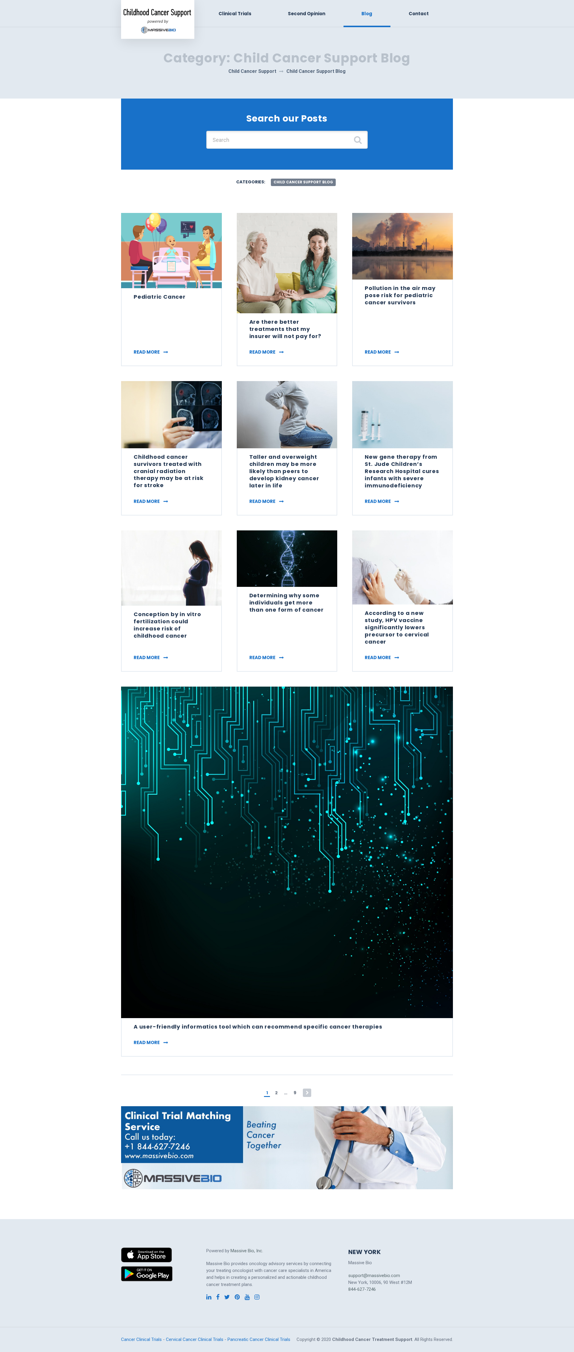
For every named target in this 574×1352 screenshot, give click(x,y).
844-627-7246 (362, 1289)
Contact (419, 13)
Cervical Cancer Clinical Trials (194, 1339)
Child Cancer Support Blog (303, 182)
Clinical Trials (235, 13)
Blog (366, 13)
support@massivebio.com (374, 1275)
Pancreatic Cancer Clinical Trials (259, 1339)
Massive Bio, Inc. (246, 1250)
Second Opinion (306, 13)
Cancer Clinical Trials (141, 1339)
